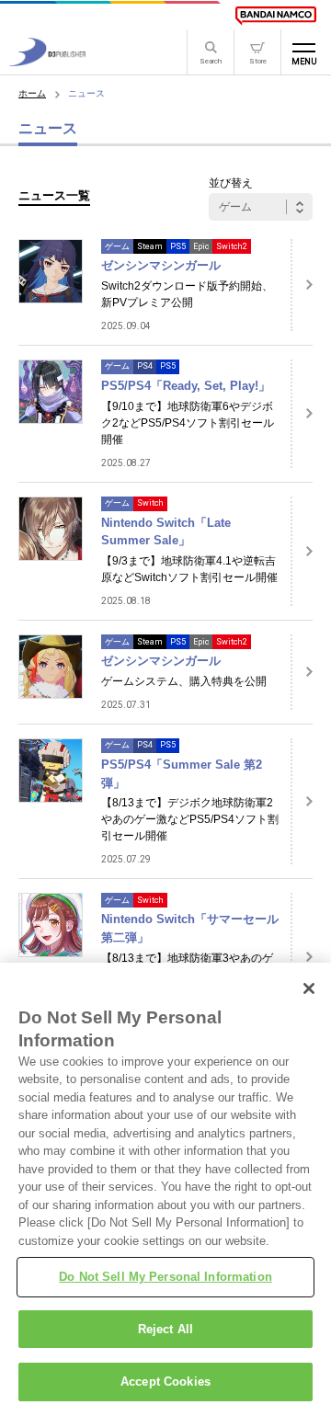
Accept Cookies (165, 1381)
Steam (150, 246)
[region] (165, 1189)
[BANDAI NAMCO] (275, 15)
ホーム (32, 93)
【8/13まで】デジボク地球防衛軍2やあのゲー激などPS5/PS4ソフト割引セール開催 (190, 819)
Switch (150, 503)
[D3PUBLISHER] (47, 61)
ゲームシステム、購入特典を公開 (184, 681)
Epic (201, 246)
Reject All (165, 1329)
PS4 (145, 366)
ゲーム (117, 246)
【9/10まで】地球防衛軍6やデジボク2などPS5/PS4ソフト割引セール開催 (187, 423)
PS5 (178, 246)
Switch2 (231, 246)
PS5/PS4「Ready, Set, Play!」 (185, 386)
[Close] (309, 988)
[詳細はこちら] (302, 285)
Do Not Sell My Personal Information (165, 1277)
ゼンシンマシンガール (161, 265)
